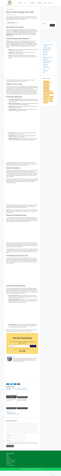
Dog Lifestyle (45, 64)
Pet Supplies (45, 70)
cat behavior (47, 82)
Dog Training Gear (46, 67)
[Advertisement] (22, 191)
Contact (49, 2)
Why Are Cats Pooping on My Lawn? (13, 413)
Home (7, 9)
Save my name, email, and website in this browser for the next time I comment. (22, 443)
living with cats (51, 93)
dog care (46, 84)
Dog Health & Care (46, 62)
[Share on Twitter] (11, 384)
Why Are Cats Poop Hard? (11, 412)
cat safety (45, 99)
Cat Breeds (45, 46)
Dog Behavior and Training (48, 57)
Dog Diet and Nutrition (47, 60)
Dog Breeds (45, 59)
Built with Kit (22, 351)
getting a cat (46, 102)
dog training (47, 85)
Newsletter (39, 2)
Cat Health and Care (47, 49)
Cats (25, 2)
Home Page (8, 458)
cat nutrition (46, 96)
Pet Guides (32, 2)
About (44, 2)
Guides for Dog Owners (10, 461)
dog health (46, 88)
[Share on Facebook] (7, 384)
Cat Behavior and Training (48, 44)
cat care (46, 81)
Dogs (20, 2)
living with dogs (46, 94)
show (16, 22)
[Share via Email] (18, 384)
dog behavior (46, 90)
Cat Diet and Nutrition (47, 47)
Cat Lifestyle (45, 51)
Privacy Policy (8, 463)
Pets (10, 9)
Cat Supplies (45, 54)
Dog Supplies (45, 65)
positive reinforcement (48, 91)
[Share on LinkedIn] (14, 384)
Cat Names (45, 52)
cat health (46, 87)
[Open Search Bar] (53, 2)
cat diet (45, 93)
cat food (51, 96)
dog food (50, 99)
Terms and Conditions (10, 465)
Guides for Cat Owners (10, 460)
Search (44, 23)
